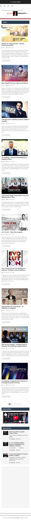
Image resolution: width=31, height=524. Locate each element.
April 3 (19, 450)
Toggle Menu (16, 2)
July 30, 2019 (11, 47)
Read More (7, 60)
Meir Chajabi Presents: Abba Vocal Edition (15, 83)
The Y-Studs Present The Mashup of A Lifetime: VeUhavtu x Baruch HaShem (14, 269)
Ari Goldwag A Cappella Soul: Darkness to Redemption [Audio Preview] (15, 382)
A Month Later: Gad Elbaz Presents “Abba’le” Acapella (15, 120)
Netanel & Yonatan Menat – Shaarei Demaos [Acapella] (13, 44)
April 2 (19, 462)
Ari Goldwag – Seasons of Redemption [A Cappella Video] (14, 158)
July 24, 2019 (11, 234)
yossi (4, 47)
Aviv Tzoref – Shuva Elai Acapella (12, 232)
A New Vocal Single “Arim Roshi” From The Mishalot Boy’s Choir (15, 196)
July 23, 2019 (11, 272)
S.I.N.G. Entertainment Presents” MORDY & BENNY (18, 454)
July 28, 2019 (11, 199)
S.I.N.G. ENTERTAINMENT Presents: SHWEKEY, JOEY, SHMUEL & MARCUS (17, 444)
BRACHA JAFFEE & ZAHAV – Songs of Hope (17, 432)
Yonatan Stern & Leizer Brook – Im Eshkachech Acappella (13, 307)
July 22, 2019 (11, 310)
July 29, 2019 (11, 85)
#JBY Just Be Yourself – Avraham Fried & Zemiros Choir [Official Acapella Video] (14, 345)
